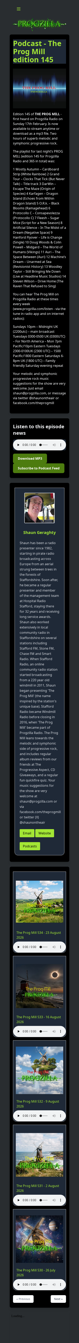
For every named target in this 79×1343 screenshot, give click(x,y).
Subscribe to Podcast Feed (39, 468)
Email (27, 833)
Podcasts (30, 846)
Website (44, 833)
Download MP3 (30, 458)
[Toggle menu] (18, 8)
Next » (58, 1299)
